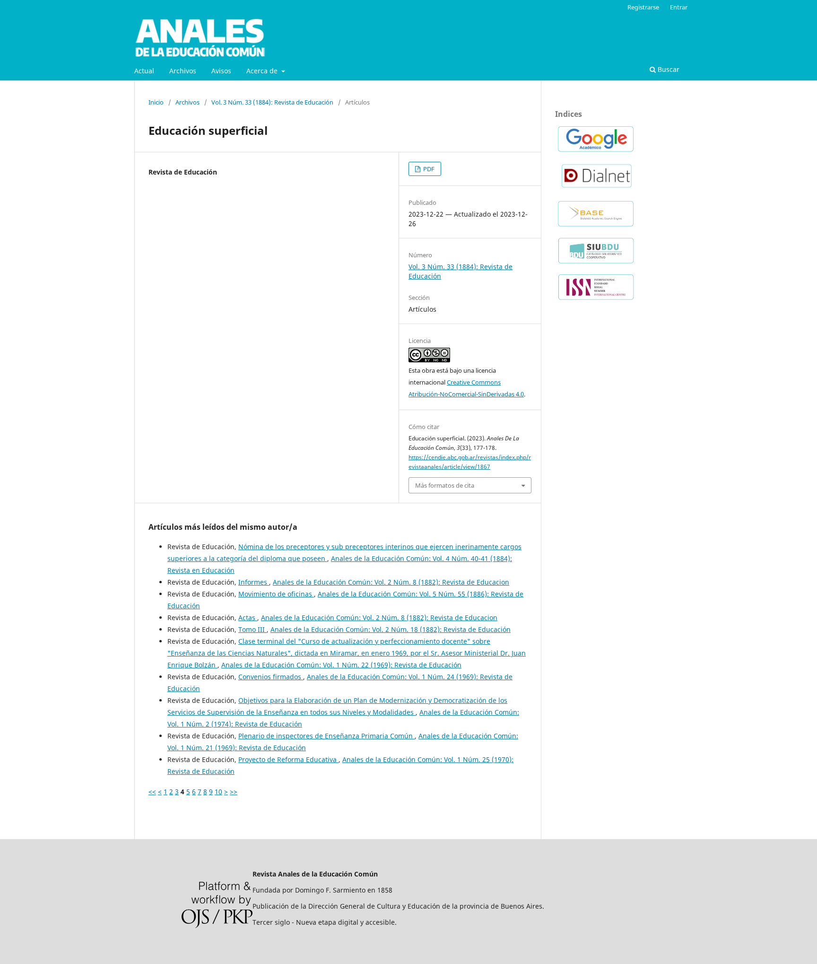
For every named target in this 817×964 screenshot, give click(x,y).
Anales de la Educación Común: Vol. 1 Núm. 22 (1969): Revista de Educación (341, 664)
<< (152, 791)
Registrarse (643, 7)
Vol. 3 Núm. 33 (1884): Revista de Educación (272, 102)
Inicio (156, 102)
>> (233, 791)
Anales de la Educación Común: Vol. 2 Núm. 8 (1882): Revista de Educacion (391, 582)
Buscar (667, 69)
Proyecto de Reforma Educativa (288, 759)
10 (218, 791)
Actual (144, 70)
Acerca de (262, 70)
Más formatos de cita (444, 485)
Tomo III (252, 629)
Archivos (182, 70)
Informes (253, 582)
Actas (247, 617)
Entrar (678, 7)
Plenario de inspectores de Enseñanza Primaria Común (326, 735)
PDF (428, 169)
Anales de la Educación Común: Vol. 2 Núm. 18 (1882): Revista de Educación (390, 629)
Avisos (221, 70)
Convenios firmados (270, 676)
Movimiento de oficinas (276, 593)
